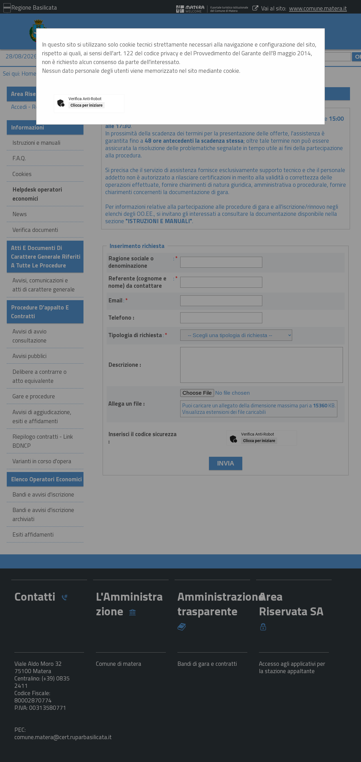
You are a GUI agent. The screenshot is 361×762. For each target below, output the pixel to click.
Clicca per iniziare (87, 105)
